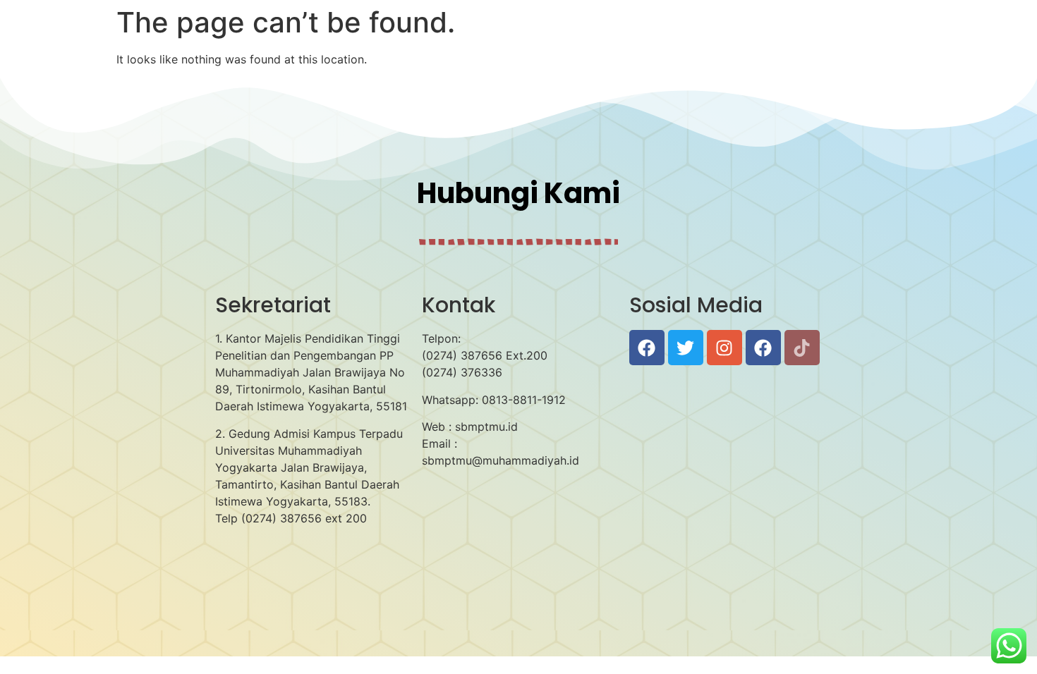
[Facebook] (647, 347)
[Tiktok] (802, 347)
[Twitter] (685, 347)
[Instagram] (724, 347)
